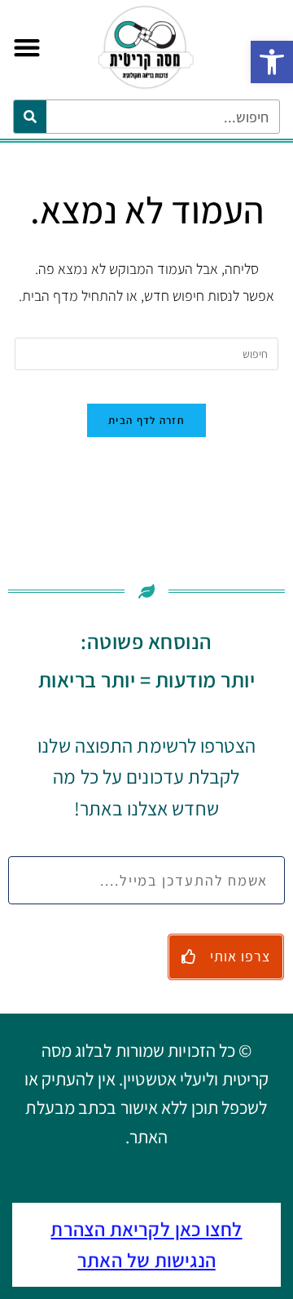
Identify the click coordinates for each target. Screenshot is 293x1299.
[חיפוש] (30, 116)
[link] (272, 62)
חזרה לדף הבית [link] (146, 420)
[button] (26, 47)
